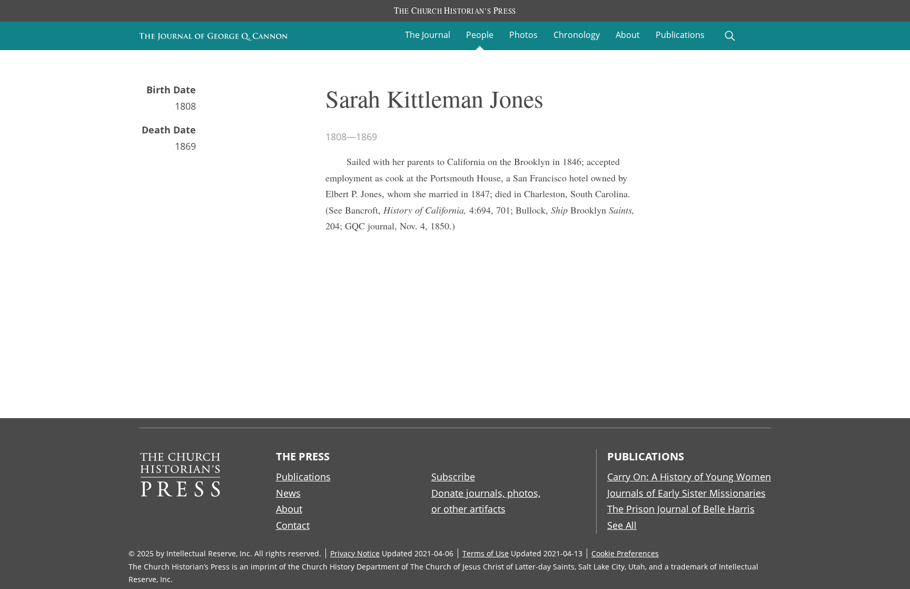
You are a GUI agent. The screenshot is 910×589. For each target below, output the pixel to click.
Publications (680, 35)
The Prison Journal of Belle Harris (681, 509)
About (628, 35)
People (479, 35)
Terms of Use (485, 553)
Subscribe (453, 476)
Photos (523, 35)
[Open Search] (729, 35)
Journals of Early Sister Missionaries (686, 493)
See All (622, 525)
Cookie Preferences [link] (625, 553)
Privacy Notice (355, 553)
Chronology (576, 35)
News (288, 493)
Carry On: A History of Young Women (689, 476)
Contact (293, 525)
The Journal (427, 35)
